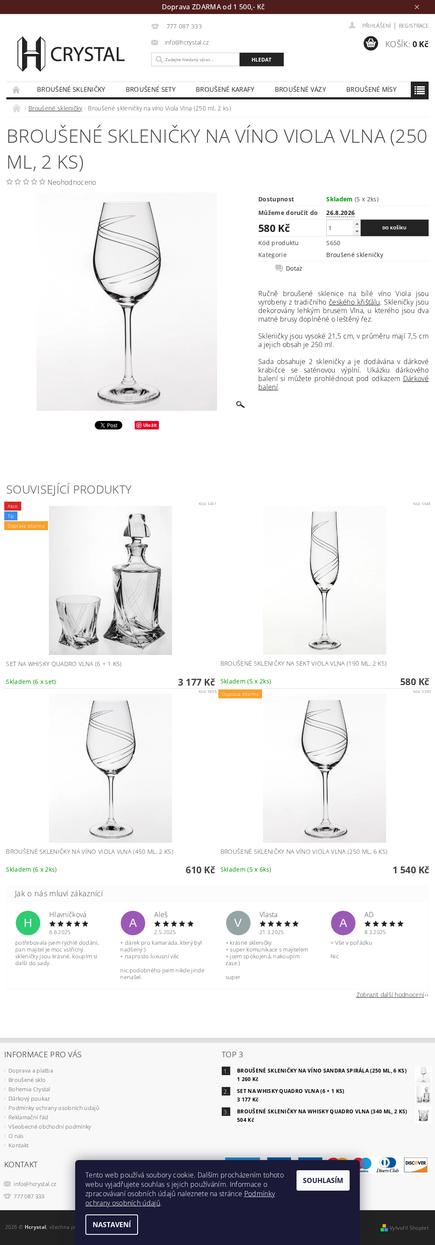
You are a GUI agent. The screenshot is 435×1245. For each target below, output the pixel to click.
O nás (16, 1136)
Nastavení (112, 1224)
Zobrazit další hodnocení (390, 994)
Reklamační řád (28, 1117)
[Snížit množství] (357, 231)
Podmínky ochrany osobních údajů (53, 1108)
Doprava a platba (30, 1070)
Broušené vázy (300, 89)
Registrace (414, 25)
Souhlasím (323, 1180)
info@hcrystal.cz (35, 1184)
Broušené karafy (225, 89)
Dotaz (294, 268)
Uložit (150, 425)
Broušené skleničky (71, 89)
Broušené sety (150, 89)
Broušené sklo (26, 1080)
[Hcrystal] (77, 53)
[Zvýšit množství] (357, 224)
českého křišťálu (354, 302)
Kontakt (18, 1145)
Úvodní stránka (16, 89)
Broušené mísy (371, 89)
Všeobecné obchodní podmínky (49, 1126)
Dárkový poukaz (29, 1098)
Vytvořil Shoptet (409, 1227)
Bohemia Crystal (29, 1089)
